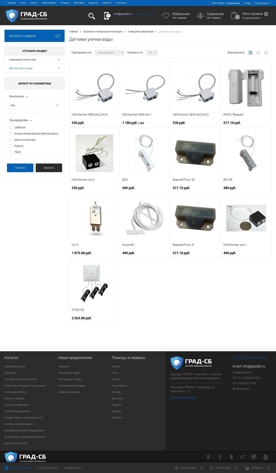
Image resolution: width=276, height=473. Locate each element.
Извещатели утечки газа (22, 59)
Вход (247, 3)
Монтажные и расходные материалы (25, 436)
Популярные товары (69, 372)
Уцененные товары (68, 392)
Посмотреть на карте (183, 397)
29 (58, 59)
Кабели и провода (14, 398)
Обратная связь (20, 467)
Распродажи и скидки (70, 379)
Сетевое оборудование (17, 411)
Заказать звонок (145, 14)
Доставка (79, 3)
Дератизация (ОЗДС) (16, 443)
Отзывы (65, 3)
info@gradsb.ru (253, 366)
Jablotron (20, 127)
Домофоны (11, 372)
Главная (11, 3)
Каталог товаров (22, 36)
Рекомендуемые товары (72, 385)
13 (58, 68)
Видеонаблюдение (15, 366)
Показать (20, 167)
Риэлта (18, 146)
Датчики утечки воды (21, 68)
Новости (107, 3)
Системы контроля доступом (21, 379)
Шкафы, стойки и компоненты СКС (24, 417)
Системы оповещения (17, 404)
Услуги (34, 3)
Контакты (121, 3)
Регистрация (262, 3)
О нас (23, 3)
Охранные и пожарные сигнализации (25, 385)
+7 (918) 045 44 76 (48, 467)
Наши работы (49, 3)
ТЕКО (17, 152)
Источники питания (15, 392)
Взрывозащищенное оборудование (24, 430)
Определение (232, 3)
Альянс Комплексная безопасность (36, 133)
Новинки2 (63, 366)
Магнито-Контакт (25, 139)
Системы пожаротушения (19, 424)
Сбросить (49, 167)
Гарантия (93, 3)
